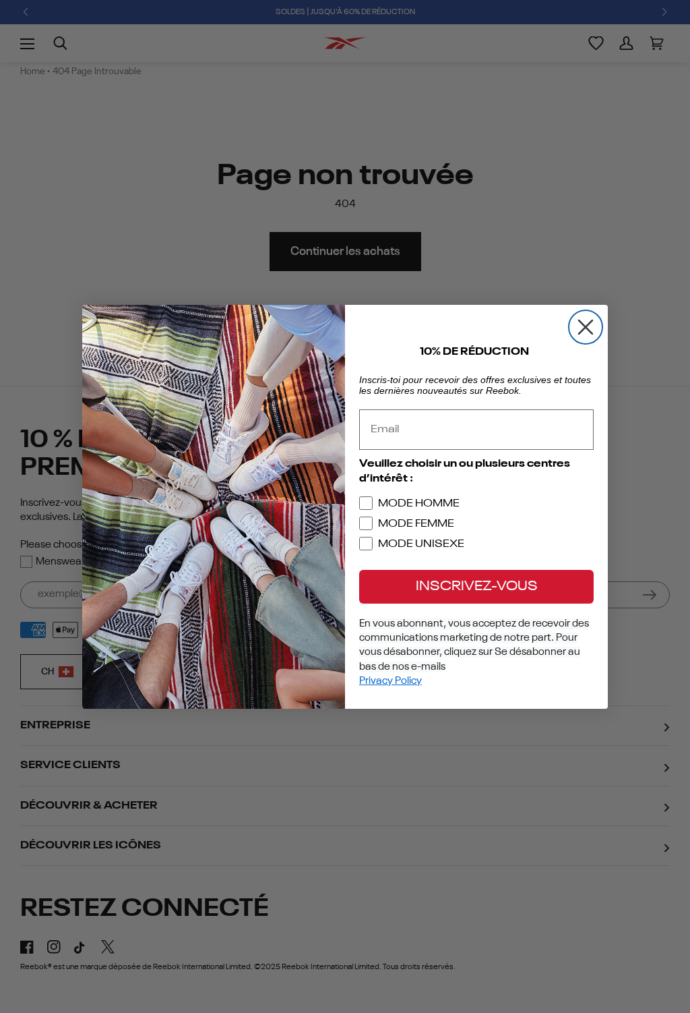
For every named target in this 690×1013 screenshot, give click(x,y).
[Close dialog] (585, 327)
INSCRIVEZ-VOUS (477, 587)
